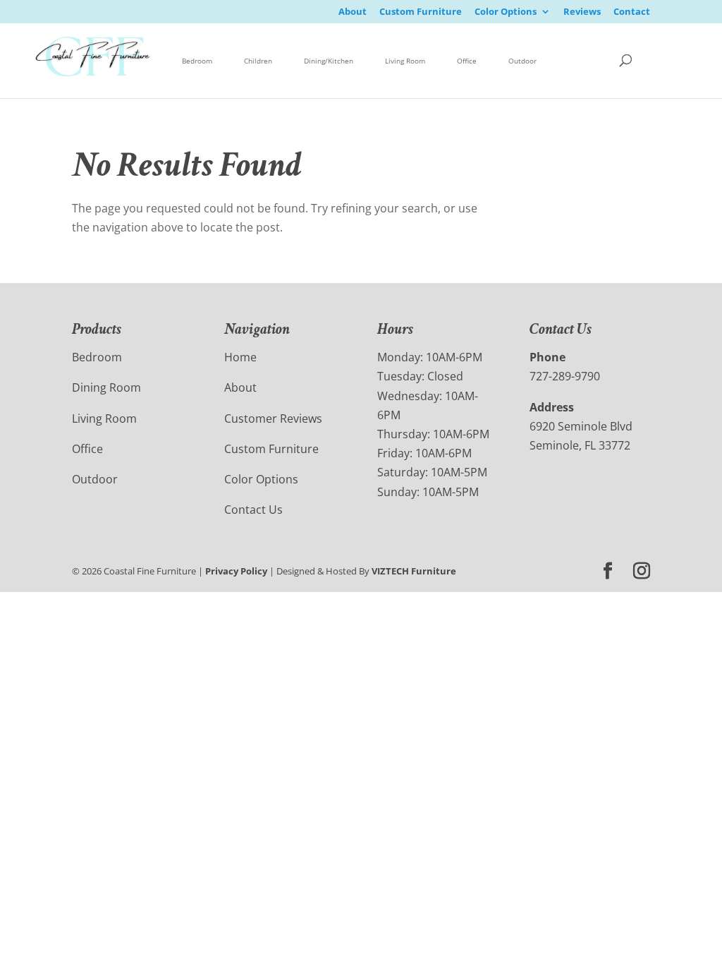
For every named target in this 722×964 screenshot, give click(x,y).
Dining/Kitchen (328, 61)
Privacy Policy (236, 571)
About (352, 12)
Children (258, 61)
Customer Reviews (273, 418)
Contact (631, 12)
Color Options (506, 12)
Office (467, 61)
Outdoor (522, 61)
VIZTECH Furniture (414, 571)
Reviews (582, 12)
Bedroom (197, 61)
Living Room (405, 61)
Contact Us (253, 509)
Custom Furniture (420, 12)
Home (240, 357)
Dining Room (106, 387)
